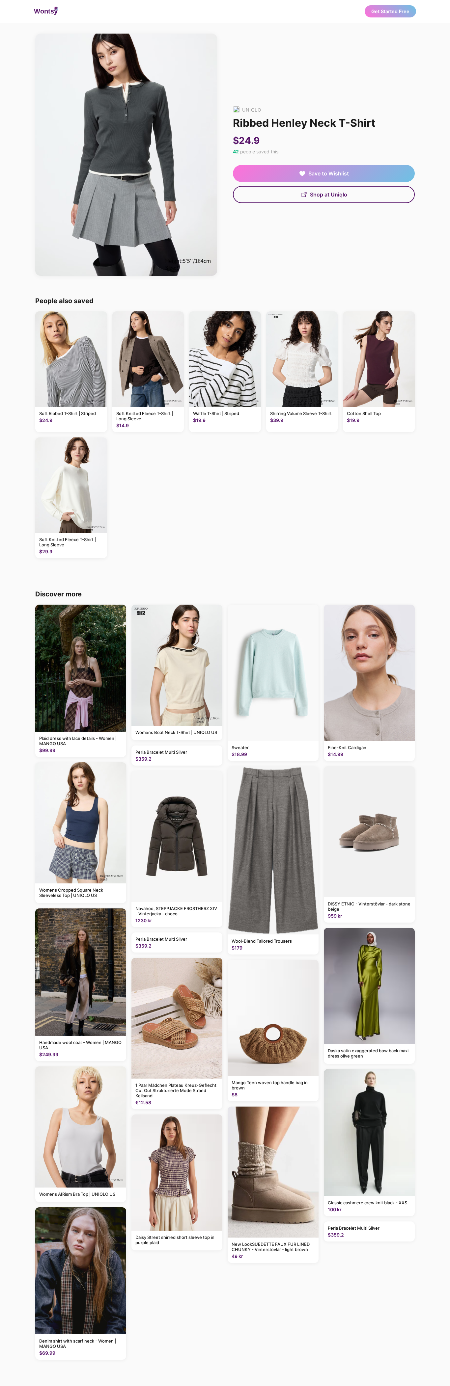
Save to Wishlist (328, 173)
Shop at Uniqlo (328, 194)
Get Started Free (390, 11)
